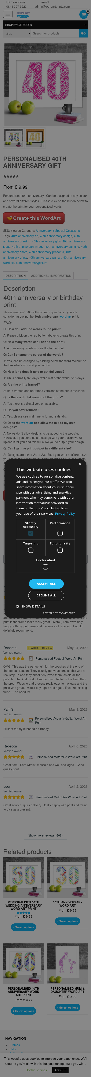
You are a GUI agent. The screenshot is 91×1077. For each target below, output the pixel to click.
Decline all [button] (46, 595)
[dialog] (45, 538)
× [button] (79, 464)
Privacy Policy (65, 513)
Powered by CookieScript (59, 613)
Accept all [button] (46, 584)
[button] (30, 606)
